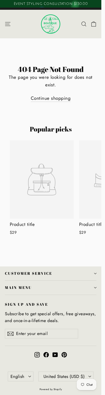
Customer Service (28, 273)
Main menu (18, 287)
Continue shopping (51, 98)
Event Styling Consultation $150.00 (51, 4)
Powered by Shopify (51, 389)
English (17, 376)
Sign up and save (26, 304)
